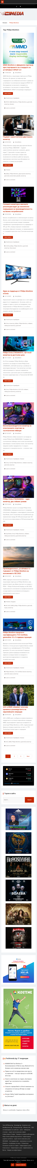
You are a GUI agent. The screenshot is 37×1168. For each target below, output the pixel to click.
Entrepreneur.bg (17, 1127)
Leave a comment (10, 108)
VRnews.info (26, 1127)
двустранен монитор (25, 173)
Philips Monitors (22, 102)
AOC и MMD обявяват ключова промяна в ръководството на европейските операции (15, 709)
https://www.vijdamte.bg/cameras (12, 1136)
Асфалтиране (27, 1136)
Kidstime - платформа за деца (11, 1143)
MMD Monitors (14, 102)
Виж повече (7, 93)
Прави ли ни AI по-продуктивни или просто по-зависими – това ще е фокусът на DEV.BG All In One (18, 1074)
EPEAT (7, 102)
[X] (20, 6)
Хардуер (13, 601)
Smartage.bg (17, 1125)
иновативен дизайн (14, 176)
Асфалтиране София (9, 1134)
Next (28, 756)
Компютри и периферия (12, 98)
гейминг (30, 323)
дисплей (29, 102)
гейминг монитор (27, 462)
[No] (35, 1163)
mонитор (11, 323)
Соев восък (6, 1148)
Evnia (7, 323)
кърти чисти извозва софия (17, 1132)
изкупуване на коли (26, 1141)
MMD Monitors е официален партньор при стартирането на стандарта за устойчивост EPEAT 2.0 (18, 67)
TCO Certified (18, 671)
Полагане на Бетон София (11, 1145)
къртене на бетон (8, 1139)
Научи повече (20, 1165)
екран (6, 607)
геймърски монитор (10, 325)
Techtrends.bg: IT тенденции (17, 1058)
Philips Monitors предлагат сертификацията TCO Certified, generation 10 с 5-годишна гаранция (17, 634)
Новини (8, 170)
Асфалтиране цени (25, 1145)
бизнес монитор (26, 671)
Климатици (25, 1143)
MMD (12, 605)
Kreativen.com (26, 1125)
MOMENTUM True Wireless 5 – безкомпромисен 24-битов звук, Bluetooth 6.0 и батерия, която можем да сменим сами (19, 1066)
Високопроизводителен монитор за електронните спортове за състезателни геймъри (17, 428)
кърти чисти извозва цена (22, 1139)
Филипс (12, 104)
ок (12, 1165)
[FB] (16, 6)
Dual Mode (8, 533)
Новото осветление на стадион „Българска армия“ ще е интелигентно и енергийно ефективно (18, 1081)
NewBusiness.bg (7, 1127)
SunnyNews (18, 72)
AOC (7, 741)
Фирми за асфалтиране (14, 1150)
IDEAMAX (5, 1141)
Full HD (7, 246)
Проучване (13, 248)
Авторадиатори (14, 1141)
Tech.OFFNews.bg (8, 1125)
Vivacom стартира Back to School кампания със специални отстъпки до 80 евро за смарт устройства (19, 1089)
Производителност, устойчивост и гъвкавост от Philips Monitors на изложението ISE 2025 (16, 571)
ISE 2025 (8, 605)
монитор (6, 104)
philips (7, 173)
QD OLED (20, 389)
